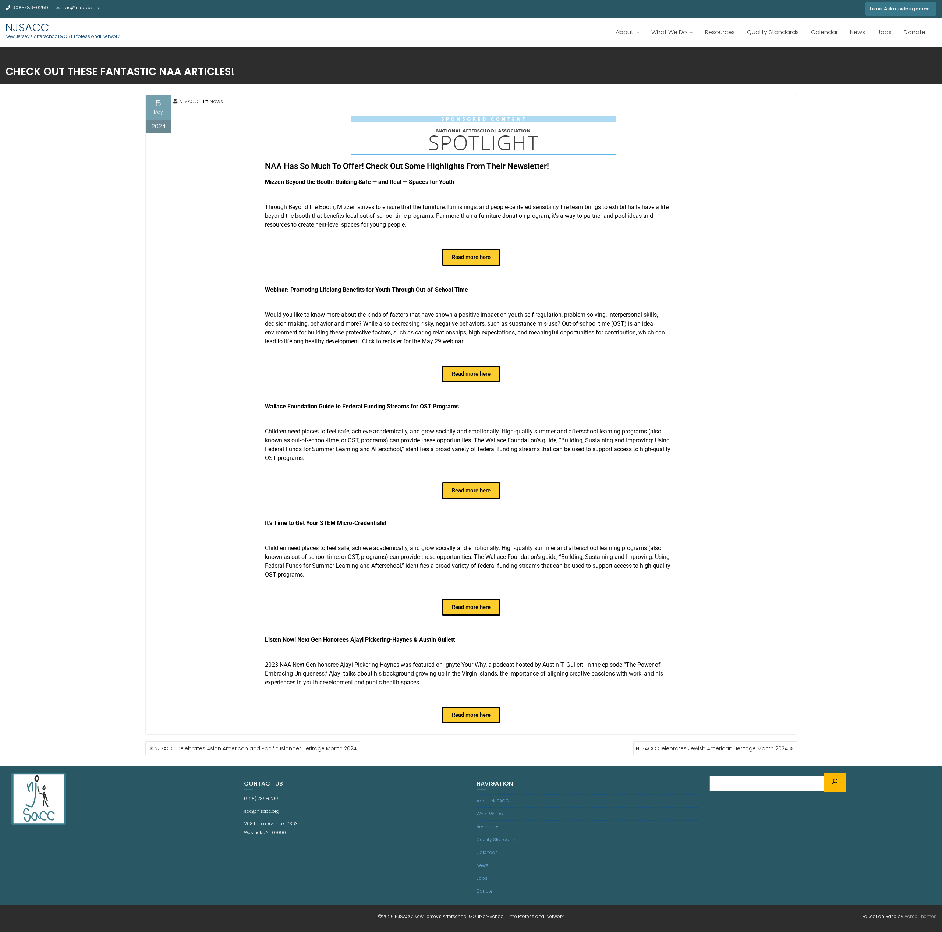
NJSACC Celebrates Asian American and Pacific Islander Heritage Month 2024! (256, 748)
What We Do (669, 32)
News (857, 32)
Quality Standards (773, 32)
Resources (720, 32)
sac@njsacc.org (81, 7)
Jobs (884, 32)
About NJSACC (493, 801)
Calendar (824, 32)
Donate (914, 32)
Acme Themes (920, 916)
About (624, 32)
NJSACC (27, 27)
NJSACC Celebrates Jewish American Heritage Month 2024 (712, 748)
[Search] (835, 782)
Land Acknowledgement (901, 8)
